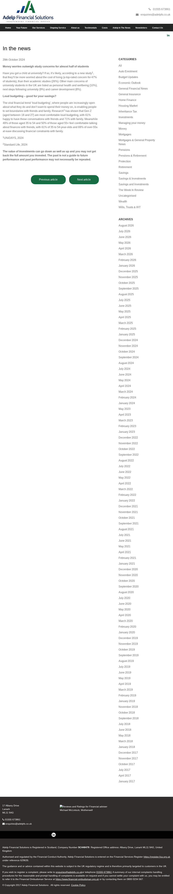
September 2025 (129, 288)
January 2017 (127, 781)
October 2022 (127, 449)
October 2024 (127, 351)
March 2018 (126, 741)
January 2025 (127, 334)
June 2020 (125, 603)
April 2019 (125, 684)
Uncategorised (127, 195)
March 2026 (126, 254)
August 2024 (126, 363)
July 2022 (124, 466)
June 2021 (125, 540)
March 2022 (126, 489)
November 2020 (128, 575)
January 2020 (127, 632)
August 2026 (126, 225)
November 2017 (128, 758)
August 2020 (126, 592)
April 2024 (125, 386)
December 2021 (128, 506)
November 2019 (128, 643)
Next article (84, 179)
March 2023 (126, 420)
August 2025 (126, 294)
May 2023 (124, 408)
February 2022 (127, 494)
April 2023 (125, 414)
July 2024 (124, 368)
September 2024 (129, 357)
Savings (123, 172)
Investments (126, 117)
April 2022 (125, 483)
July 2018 (124, 724)
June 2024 (125, 374)
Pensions (124, 149)
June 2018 (125, 729)
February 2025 (127, 328)
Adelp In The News (121, 28)
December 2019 (128, 638)
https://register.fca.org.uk (157, 856)
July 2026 (124, 231)
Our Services (38, 28)
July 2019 (124, 666)
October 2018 (127, 712)
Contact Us (157, 28)
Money (123, 128)
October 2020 (127, 580)
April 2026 (125, 248)
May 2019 (124, 678)
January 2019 (127, 701)
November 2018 (128, 706)
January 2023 (127, 431)
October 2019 (127, 649)
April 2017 (125, 775)
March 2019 (126, 689)
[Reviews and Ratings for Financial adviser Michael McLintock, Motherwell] (86, 810)
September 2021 (129, 523)
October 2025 (127, 282)
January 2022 (127, 500)
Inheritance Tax (128, 111)
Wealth (123, 201)
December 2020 (128, 569)
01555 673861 (12, 819)
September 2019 (129, 655)
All (120, 65)
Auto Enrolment (128, 71)
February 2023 (127, 426)
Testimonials (91, 28)
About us (75, 28)
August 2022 (126, 460)
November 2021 (128, 512)
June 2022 (125, 472)
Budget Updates (128, 77)
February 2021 (127, 557)
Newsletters (141, 28)
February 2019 (127, 695)
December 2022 (128, 437)
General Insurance (130, 94)
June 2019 (125, 672)
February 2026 (127, 260)
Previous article (48, 179)
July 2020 (124, 598)
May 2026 (124, 242)
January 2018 (127, 747)
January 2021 (127, 563)
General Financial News (133, 88)
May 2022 (124, 477)
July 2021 (124, 535)
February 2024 (127, 397)
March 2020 (126, 620)
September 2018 (129, 718)
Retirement (125, 167)
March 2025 (126, 323)
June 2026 (125, 237)
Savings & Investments (132, 178)
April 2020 (125, 615)
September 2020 (129, 586)
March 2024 (126, 391)
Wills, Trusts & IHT (130, 207)
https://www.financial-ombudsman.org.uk (77, 879)
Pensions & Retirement (132, 155)
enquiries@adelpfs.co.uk (18, 823)
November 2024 (128, 345)
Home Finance (127, 100)
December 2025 (128, 271)
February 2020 (127, 626)
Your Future (21, 28)
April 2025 (125, 317)
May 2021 (124, 546)
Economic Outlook (130, 82)
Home (8, 28)
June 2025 (125, 305)
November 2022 (128, 443)
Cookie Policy (78, 885)
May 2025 (124, 311)
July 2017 (124, 769)
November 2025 (128, 277)
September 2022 (129, 454)
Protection (125, 161)
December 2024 (128, 340)
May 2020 (124, 609)
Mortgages (125, 134)
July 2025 (124, 300)
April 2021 (125, 552)
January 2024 (127, 403)
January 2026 (127, 265)
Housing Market (128, 105)
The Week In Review (131, 190)
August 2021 (126, 529)
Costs (105, 28)
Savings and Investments (134, 184)
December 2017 (128, 752)
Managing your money (132, 123)
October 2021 (127, 517)
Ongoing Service (58, 28)
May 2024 (124, 380)
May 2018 (124, 735)
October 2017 (127, 764)
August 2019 (126, 661)
